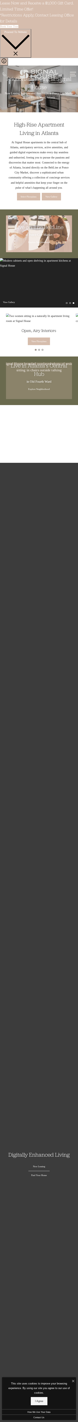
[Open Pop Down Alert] (4, 62)
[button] (35, 350)
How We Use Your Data (38, 1412)
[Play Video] (39, 434)
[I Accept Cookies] (73, 1381)
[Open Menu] (73, 74)
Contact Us (38, 1417)
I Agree (39, 1401)
